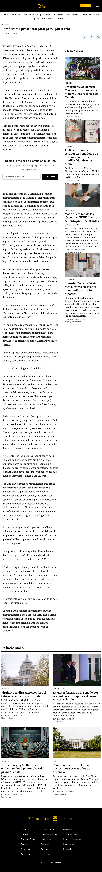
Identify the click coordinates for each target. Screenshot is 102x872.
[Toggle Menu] (97, 5)
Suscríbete (85, 6)
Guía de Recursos (44, 19)
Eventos (46, 15)
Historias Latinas (90, 15)
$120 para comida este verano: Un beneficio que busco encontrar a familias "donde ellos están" (81, 157)
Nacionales (62, 19)
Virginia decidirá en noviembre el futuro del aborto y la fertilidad (23, 694)
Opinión (44, 849)
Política (5, 25)
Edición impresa (70, 834)
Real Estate (72, 15)
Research (67, 849)
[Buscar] (3, 6)
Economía (69, 210)
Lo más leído (46, 854)
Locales (16, 15)
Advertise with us (70, 844)
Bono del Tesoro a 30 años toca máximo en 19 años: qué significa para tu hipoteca (82, 288)
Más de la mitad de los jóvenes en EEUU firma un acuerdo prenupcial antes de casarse (82, 219)
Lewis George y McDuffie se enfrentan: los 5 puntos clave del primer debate (22, 768)
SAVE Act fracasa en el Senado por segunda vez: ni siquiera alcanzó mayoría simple (75, 695)
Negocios (58, 15)
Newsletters (68, 829)
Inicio (5, 15)
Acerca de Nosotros (72, 839)
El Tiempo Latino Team (11, 34)
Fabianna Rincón (72, 117)
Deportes (45, 844)
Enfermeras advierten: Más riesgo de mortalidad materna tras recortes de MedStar (82, 92)
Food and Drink (31, 15)
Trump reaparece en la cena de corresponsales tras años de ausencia (73, 768)
